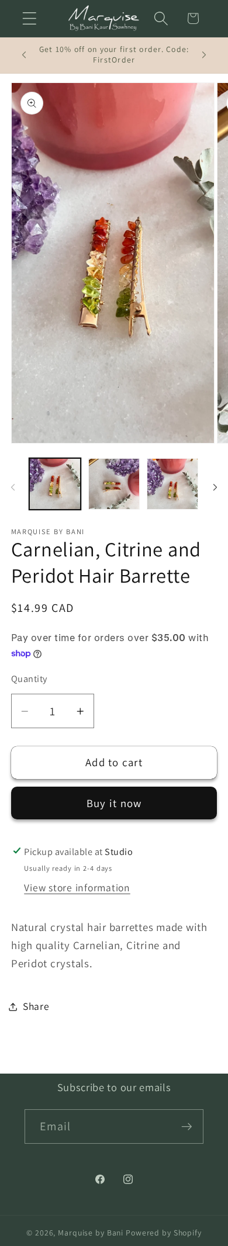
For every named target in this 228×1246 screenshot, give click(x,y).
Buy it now (114, 803)
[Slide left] (13, 487)
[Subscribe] (187, 1126)
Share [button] (36, 1006)
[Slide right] (215, 487)
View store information (77, 887)
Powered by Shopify (164, 1232)
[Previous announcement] (24, 55)
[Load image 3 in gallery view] (172, 484)
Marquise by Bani (92, 1232)
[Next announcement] (204, 55)
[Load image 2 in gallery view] (114, 484)
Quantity (29, 678)
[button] (29, 18)
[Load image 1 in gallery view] (55, 484)
